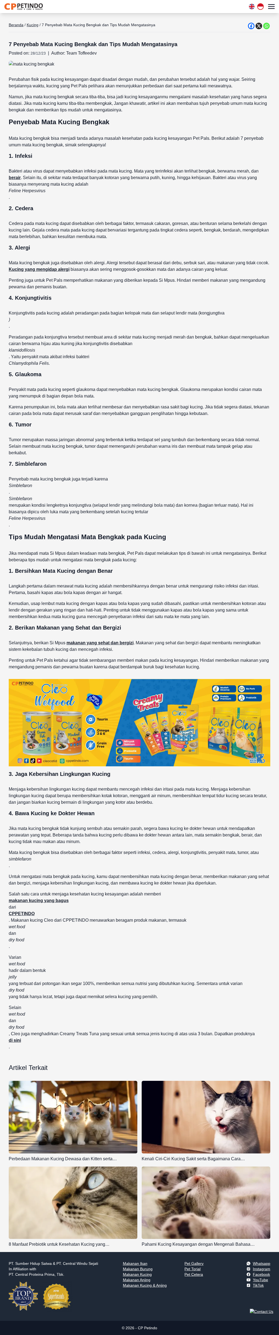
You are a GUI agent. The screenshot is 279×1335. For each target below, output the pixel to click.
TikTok (258, 1285)
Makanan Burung (138, 1269)
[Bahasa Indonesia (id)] (260, 6)
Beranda (16, 25)
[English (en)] (251, 6)
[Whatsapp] (266, 26)
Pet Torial (192, 1269)
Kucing (32, 25)
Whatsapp (261, 1263)
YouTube (260, 1280)
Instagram (261, 1269)
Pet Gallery (194, 1263)
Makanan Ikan (135, 1263)
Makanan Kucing (137, 1274)
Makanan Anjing (136, 1280)
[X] (259, 26)
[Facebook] (251, 26)
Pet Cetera (193, 1274)
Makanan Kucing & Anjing (145, 1285)
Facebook (261, 1274)
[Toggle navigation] (271, 6)
